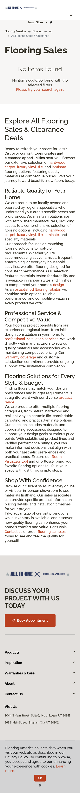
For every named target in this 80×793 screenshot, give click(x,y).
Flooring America (15, 31)
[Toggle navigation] (71, 14)
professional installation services (31, 339)
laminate (59, 167)
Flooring (37, 31)
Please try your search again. (40, 89)
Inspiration (13, 663)
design (58, 285)
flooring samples (52, 532)
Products (12, 652)
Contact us (13, 532)
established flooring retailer (37, 289)
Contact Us (14, 694)
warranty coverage (20, 357)
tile (40, 167)
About (10, 683)
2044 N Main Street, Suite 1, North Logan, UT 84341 (37, 715)
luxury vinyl (26, 167)
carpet (10, 167)
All (50, 31)
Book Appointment (32, 620)
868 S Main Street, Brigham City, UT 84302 (32, 722)
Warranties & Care (20, 673)
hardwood (57, 162)
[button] (38, 22)
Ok (40, 778)
